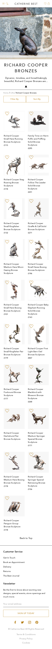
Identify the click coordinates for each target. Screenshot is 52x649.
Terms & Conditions (26, 634)
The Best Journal (11, 575)
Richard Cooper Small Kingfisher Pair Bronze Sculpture (13, 351)
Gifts (12, 93)
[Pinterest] (36, 622)
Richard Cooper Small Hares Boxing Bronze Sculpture (37, 267)
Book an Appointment (14, 562)
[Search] (7, 4)
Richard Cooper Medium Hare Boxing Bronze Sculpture (14, 479)
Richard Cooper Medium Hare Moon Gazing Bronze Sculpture (13, 269)
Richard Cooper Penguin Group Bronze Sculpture (12, 523)
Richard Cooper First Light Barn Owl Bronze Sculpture (38, 351)
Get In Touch (9, 557)
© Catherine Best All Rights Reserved (26, 629)
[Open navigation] (3, 3)
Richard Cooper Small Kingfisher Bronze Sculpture (12, 226)
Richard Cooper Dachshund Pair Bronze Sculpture (12, 436)
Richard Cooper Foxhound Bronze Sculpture (12, 392)
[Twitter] (22, 622)
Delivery (7, 566)
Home (5, 93)
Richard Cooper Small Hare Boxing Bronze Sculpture (12, 307)
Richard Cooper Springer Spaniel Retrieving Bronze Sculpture (36, 481)
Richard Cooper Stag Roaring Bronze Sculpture (14, 182)
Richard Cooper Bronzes (26, 93)
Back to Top (26, 538)
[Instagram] (29, 622)
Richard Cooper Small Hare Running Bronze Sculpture (13, 138)
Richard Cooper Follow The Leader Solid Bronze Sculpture (37, 184)
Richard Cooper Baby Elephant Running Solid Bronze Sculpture (38, 309)
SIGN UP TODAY (26, 613)
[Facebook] (15, 622)
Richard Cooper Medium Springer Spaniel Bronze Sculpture (36, 438)
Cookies (26, 642)
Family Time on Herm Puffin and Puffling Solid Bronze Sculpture (38, 140)
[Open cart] (49, 4)
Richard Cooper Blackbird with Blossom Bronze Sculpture (35, 394)
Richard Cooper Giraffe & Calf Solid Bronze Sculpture (37, 226)
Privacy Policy (26, 638)
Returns (7, 571)
